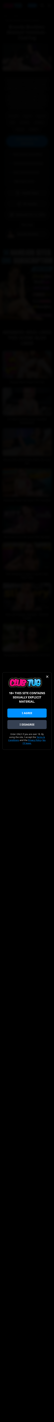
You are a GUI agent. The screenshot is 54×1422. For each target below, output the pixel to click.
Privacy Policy (34, 740)
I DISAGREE (27, 724)
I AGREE (27, 713)
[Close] (47, 676)
